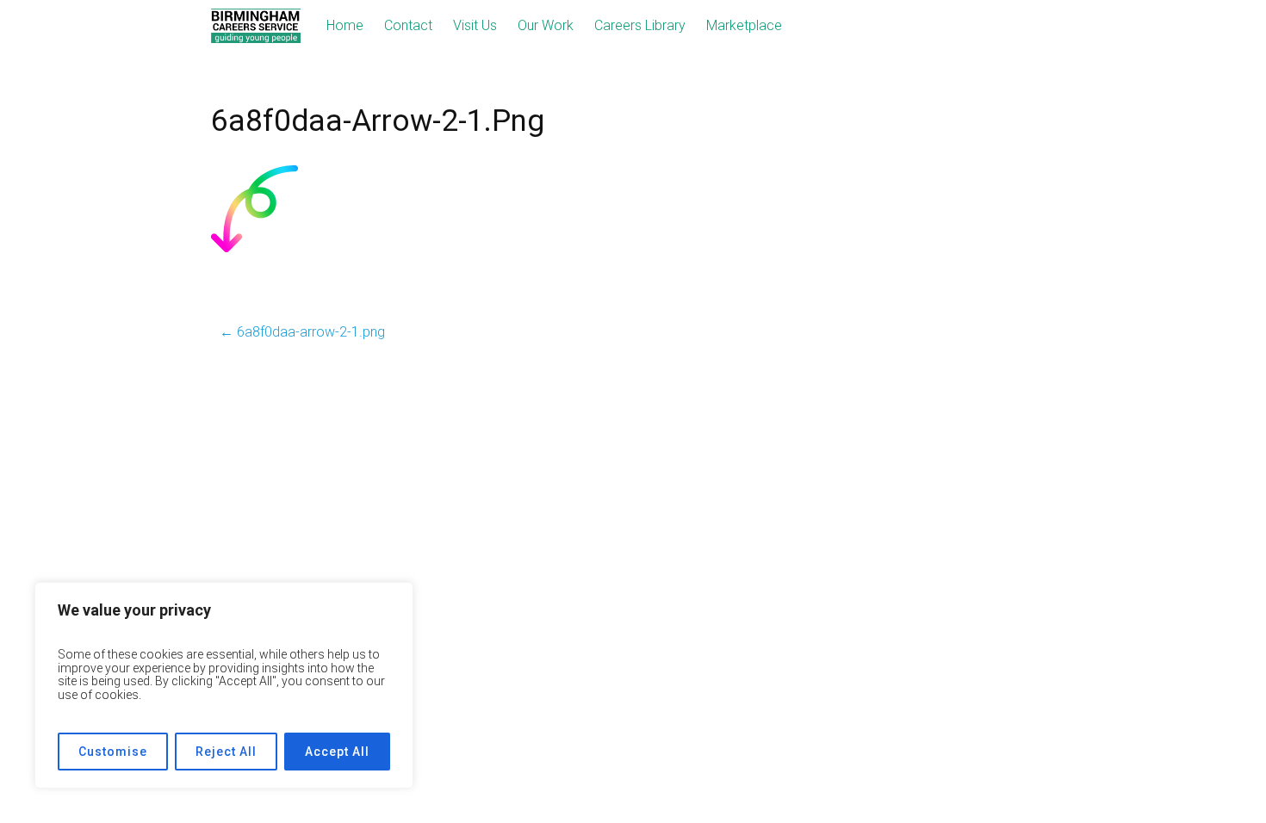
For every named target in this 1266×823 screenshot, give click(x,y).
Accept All (337, 751)
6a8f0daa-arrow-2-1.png (302, 332)
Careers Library (640, 25)
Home (344, 25)
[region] (223, 685)
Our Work (546, 25)
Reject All (226, 751)
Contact (408, 25)
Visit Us (475, 25)
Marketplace (744, 25)
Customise (112, 751)
